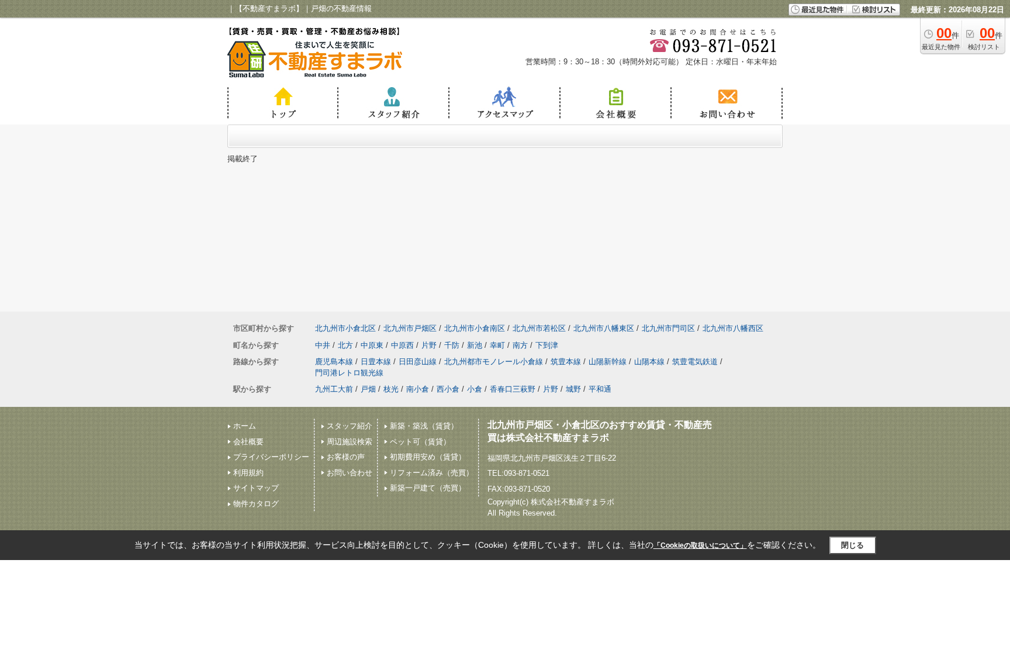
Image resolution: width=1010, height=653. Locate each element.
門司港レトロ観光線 (349, 372)
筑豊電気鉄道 (695, 361)
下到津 (546, 345)
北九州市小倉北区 (345, 328)
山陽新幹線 (608, 361)
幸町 (497, 345)
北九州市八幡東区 (603, 328)
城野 (573, 389)
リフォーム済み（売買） (431, 472)
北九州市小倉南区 (474, 328)
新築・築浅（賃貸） (424, 425)
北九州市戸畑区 (410, 328)
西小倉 (448, 389)
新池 (474, 345)
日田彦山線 (418, 361)
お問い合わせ (349, 472)
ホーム (244, 425)
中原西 (402, 345)
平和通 (600, 389)
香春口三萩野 (512, 389)
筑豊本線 (566, 361)
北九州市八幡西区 (733, 328)
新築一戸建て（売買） (428, 487)
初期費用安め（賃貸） (428, 456)
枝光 (391, 389)
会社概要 (248, 441)
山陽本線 (649, 361)
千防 (451, 345)
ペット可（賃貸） (420, 441)
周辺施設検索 (349, 441)
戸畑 (368, 389)
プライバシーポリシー (271, 456)
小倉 (474, 389)
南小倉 (417, 389)
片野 (429, 345)
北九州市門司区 (668, 328)
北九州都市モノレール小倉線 (493, 361)
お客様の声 (346, 456)
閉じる (852, 545)
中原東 (372, 345)
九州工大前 (334, 389)
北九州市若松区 (539, 328)
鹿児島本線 (334, 361)
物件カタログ (256, 503)
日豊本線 (376, 361)
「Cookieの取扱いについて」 (700, 545)
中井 (322, 345)
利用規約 (248, 472)
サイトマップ (256, 487)
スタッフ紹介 (349, 425)
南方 (520, 345)
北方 (345, 345)
